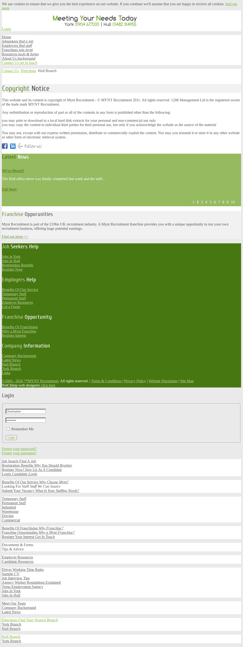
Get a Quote (11, 307)
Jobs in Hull (11, 261)
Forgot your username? (19, 453)
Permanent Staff (14, 298)
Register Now (12, 269)
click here (48, 385)
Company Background (19, 356)
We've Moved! (13, 171)
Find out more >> (15, 237)
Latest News (11, 360)
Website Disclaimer (163, 381)
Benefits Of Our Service (20, 290)
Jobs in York (11, 257)
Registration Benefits (17, 265)
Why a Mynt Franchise (19, 331)
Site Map (187, 381)
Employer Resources (17, 302)
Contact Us (10, 71)
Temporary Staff (14, 294)
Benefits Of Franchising (20, 327)
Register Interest (14, 335)
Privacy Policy (135, 381)
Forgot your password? (19, 449)
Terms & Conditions (106, 381)
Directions (28, 71)
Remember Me (22, 429)
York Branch (11, 369)
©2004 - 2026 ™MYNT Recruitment (30, 381)
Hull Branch (11, 364)
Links (6, 373)
